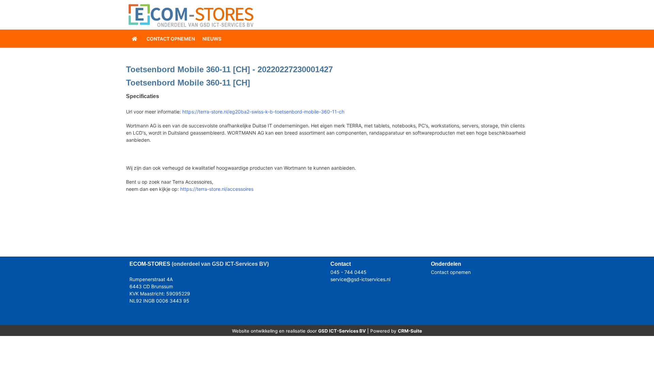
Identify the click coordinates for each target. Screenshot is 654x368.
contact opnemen (170, 39)
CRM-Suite (410, 331)
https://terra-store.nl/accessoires (216, 189)
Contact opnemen (451, 272)
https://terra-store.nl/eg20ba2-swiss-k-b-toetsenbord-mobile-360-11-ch (263, 111)
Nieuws (211, 39)
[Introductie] (135, 38)
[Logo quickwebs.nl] (190, 15)
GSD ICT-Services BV (342, 331)
